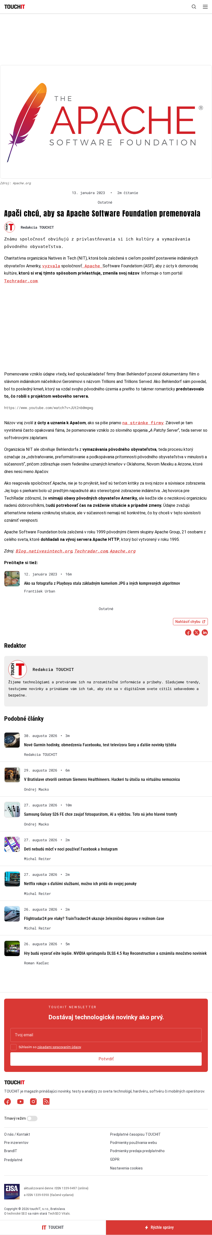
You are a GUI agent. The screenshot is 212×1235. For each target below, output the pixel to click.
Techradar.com (21, 280)
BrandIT (10, 1151)
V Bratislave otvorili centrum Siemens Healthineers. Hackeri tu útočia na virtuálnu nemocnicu (102, 779)
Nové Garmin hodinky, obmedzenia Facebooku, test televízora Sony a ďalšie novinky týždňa (100, 744)
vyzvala (51, 265)
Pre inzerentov (16, 1143)
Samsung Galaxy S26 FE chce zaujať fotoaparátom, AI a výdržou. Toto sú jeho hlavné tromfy (100, 814)
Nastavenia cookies (126, 1168)
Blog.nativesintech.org (44, 551)
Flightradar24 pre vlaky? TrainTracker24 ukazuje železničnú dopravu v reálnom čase (94, 918)
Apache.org (122, 551)
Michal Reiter (37, 859)
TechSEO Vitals (59, 1213)
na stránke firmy (143, 422)
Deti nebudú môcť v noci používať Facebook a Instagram (71, 849)
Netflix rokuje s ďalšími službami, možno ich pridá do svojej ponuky (80, 883)
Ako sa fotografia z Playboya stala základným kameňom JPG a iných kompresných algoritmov (102, 583)
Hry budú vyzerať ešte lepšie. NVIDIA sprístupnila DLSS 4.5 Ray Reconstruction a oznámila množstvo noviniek (115, 953)
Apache (92, 265)
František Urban (39, 591)
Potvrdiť (106, 1058)
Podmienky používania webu (133, 1143)
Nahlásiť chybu (187, 622)
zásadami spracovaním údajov (59, 1047)
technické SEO (17, 1213)
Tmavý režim (15, 1118)
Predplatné (13, 1160)
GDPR (114, 1159)
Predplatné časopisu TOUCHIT (135, 1134)
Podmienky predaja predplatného (137, 1151)
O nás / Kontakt (17, 1134)
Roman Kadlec (36, 963)
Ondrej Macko (36, 789)
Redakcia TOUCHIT (37, 227)
